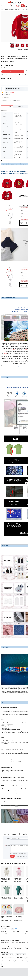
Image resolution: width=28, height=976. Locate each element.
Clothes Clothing (20, 957)
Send (12, 856)
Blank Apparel (16, 931)
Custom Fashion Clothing (20, 960)
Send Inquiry (13, 71)
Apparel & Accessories (9, 9)
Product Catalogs (19, 928)
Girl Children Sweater (19, 948)
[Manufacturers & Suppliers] (14, 2)
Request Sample (22, 74)
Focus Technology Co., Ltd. (16, 970)
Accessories (3, 931)
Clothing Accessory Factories (8, 957)
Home (2, 9)
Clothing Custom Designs (7, 960)
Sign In (3, 100)
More (2, 966)
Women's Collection (5, 933)
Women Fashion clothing (6, 936)
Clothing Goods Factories (21, 954)
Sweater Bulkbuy (5, 964)
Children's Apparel (17, 9)
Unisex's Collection (17, 933)
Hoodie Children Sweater (7, 948)
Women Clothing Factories (7, 954)
